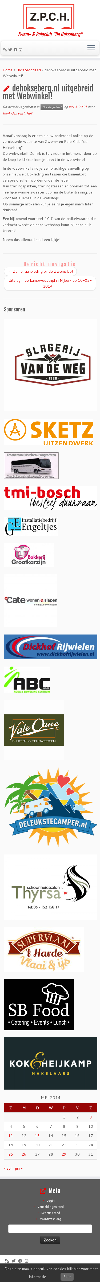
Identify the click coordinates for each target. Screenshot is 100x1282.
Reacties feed (50, 1213)
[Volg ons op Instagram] (21, 49)
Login (51, 1201)
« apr (8, 1168)
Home (8, 70)
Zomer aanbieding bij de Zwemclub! (40, 271)
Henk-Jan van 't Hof (17, 113)
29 (64, 1154)
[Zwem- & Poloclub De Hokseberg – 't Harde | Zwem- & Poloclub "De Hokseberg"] (50, 16)
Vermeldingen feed (50, 1207)
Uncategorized (28, 70)
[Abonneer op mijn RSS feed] (5, 49)
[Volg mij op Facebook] (16, 49)
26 (24, 1154)
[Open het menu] (91, 48)
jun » (18, 1168)
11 (10, 1135)
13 (37, 1135)
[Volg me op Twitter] (11, 49)
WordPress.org (50, 1219)
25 (10, 1154)
